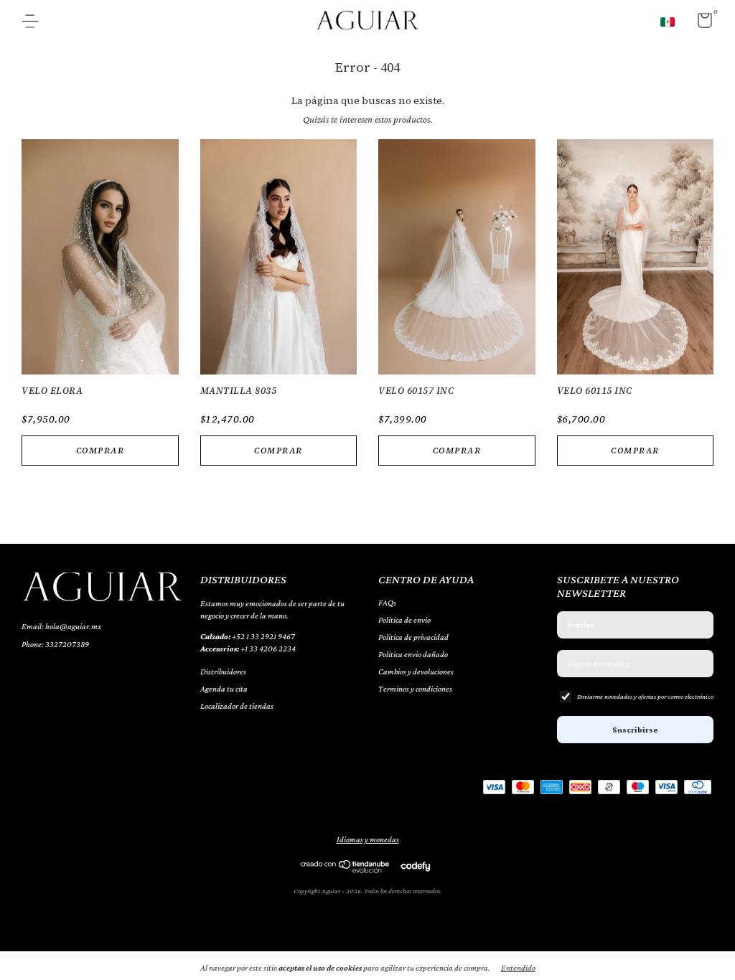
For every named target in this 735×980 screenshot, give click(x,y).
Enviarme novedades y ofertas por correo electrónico (645, 696)
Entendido (518, 968)
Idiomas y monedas (368, 839)
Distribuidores (223, 671)
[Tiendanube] (345, 869)
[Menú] (36, 23)
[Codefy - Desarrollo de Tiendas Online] (415, 865)
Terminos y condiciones (415, 689)
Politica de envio (404, 620)
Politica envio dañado (413, 654)
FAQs (387, 603)
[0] (699, 23)
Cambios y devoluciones (416, 671)
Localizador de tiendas (236, 706)
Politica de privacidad (413, 637)
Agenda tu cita (224, 689)
